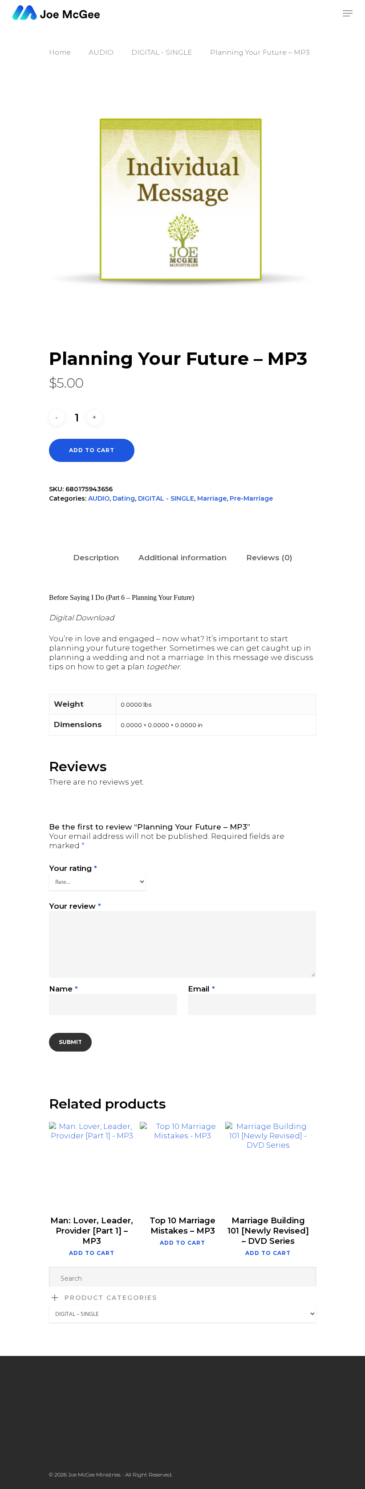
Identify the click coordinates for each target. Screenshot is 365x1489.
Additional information (182, 557)
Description (96, 557)
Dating (124, 498)
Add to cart (91, 450)
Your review (75, 906)
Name (63, 988)
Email (201, 988)
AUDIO (101, 52)
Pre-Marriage (251, 498)
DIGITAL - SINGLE (161, 52)
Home (60, 52)
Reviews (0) (269, 557)
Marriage (212, 498)
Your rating (73, 868)
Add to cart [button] (91, 1253)
